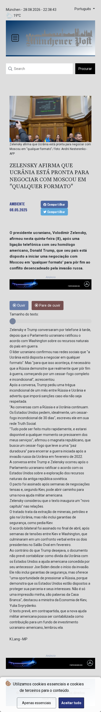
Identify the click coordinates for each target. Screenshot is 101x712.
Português (83, 9)
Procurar (85, 69)
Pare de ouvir (49, 305)
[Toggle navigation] (15, 38)
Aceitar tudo (71, 703)
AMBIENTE (17, 203)
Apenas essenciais (36, 703)
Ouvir (20, 305)
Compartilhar (55, 204)
